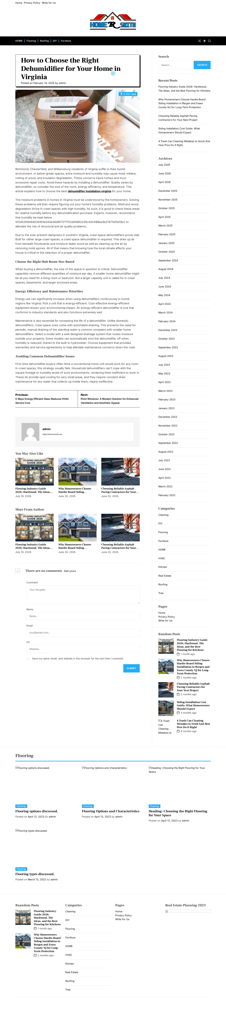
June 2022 (164, 469)
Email (29, 625)
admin (62, 82)
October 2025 (166, 208)
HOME (18, 40)
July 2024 (164, 277)
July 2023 (164, 364)
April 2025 (164, 216)
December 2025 (167, 190)
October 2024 (166, 251)
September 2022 (168, 442)
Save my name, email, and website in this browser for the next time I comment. (78, 658)
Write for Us (49, 2)
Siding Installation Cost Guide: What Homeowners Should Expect (193, 705)
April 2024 (164, 303)
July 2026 (164, 164)
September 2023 (168, 347)
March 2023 (165, 390)
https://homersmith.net (52, 434)
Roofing (44, 40)
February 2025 (166, 234)
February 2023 (166, 399)
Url (28, 642)
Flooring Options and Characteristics (110, 811)
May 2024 (164, 295)
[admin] (30, 432)
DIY (55, 40)
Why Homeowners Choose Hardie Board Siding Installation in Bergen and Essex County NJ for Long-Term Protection (182, 103)
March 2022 (165, 486)
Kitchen (162, 566)
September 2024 (168, 260)
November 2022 (167, 425)
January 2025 (166, 243)
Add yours (70, 570)
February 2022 (166, 495)
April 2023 (164, 382)
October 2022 (166, 434)
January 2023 (166, 408)
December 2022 (167, 416)
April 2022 (164, 477)
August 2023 (165, 356)
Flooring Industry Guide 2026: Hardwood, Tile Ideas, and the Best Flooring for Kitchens (33, 493)
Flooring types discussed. (35, 874)
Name (29, 609)
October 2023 (166, 338)
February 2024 (166, 321)
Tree (160, 593)
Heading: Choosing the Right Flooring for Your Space (178, 813)
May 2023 (164, 373)
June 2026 (164, 173)
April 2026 (164, 182)
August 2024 (165, 269)
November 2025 (167, 199)
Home (18, 2)
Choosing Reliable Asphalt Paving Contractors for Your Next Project (118, 492)
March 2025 (165, 225)
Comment (32, 582)
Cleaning (163, 514)
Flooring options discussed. (36, 811)
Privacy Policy (32, 2)
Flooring (31, 40)
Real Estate (164, 575)
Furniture (66, 40)
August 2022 (165, 451)
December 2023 (167, 330)
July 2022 (164, 460)
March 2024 (165, 312)
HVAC (161, 558)
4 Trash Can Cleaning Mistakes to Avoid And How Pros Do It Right (193, 724)
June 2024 (164, 286)
